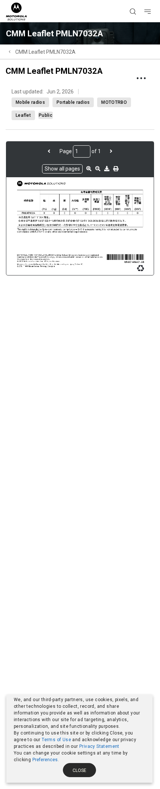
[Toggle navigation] (154, 0)
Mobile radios (30, 102)
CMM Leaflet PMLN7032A (45, 52)
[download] (106, 169)
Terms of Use (56, 739)
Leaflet (23, 115)
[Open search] (142, 0)
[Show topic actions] (141, 78)
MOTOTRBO (114, 102)
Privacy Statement (99, 746)
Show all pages (62, 169)
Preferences (45, 759)
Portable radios (73, 102)
